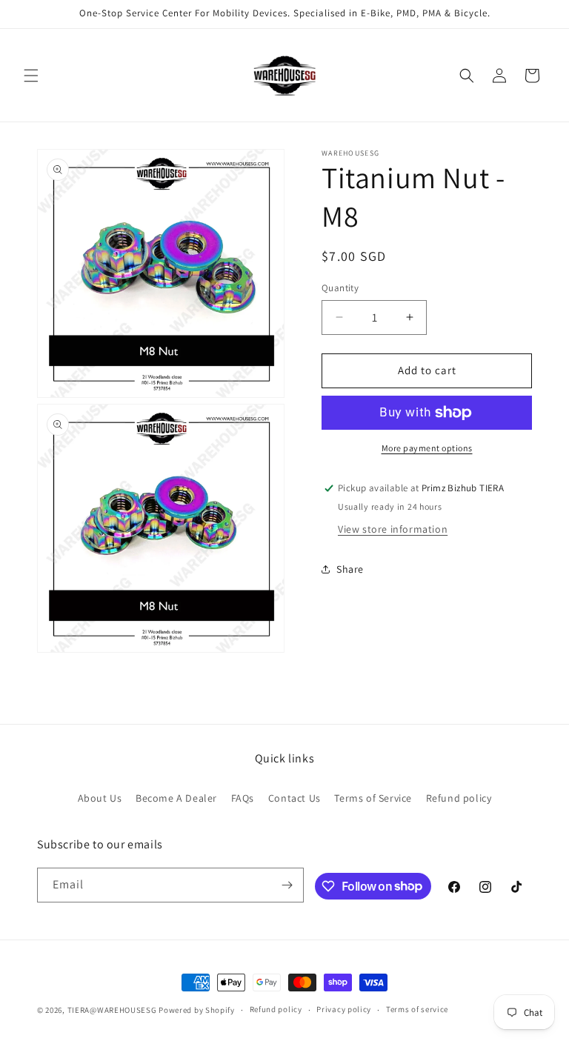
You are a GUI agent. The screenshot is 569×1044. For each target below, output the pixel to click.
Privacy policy (343, 1009)
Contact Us (294, 798)
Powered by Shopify (197, 1010)
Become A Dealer (176, 798)
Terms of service (417, 1009)
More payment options (427, 447)
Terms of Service (373, 798)
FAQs (242, 798)
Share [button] (350, 569)
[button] (31, 75)
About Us (100, 798)
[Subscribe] (286, 885)
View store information (392, 529)
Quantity (340, 288)
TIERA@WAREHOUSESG (112, 1010)
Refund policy (459, 798)
